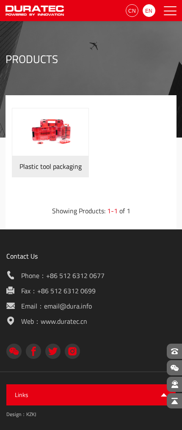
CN (132, 11)
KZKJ (31, 414)
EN (148, 11)
